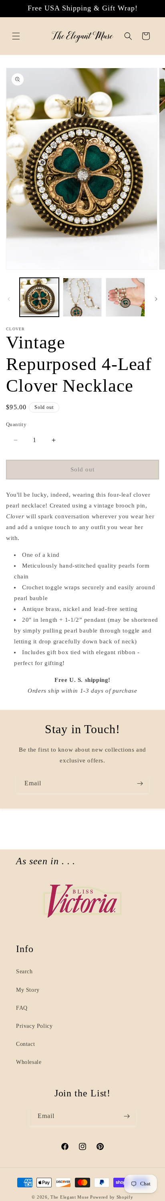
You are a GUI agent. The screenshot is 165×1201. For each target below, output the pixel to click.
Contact (25, 1044)
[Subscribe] (140, 783)
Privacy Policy (34, 1026)
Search (24, 971)
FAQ (22, 1008)
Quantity (16, 424)
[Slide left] (9, 299)
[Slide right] (156, 299)
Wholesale (28, 1062)
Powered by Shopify (111, 1197)
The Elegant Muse (69, 1197)
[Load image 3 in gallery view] (125, 297)
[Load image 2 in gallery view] (82, 297)
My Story (28, 990)
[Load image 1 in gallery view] (39, 297)
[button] (16, 36)
